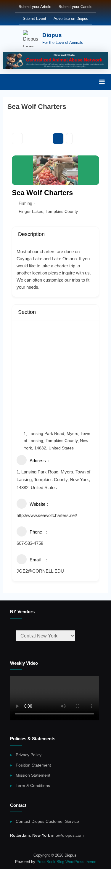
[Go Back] (17, 138)
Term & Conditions (33, 785)
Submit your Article (35, 6)
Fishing (25, 203)
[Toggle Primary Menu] (102, 82)
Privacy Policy (28, 755)
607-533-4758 (30, 543)
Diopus (52, 35)
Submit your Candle (75, 6)
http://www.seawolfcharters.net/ (47, 515)
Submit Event (34, 18)
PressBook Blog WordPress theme (66, 862)
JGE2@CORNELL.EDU (40, 571)
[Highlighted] (55, 60)
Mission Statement (33, 775)
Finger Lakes (31, 211)
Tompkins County (62, 211)
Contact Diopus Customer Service (47, 821)
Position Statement (33, 765)
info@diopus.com (67, 835)
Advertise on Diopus (71, 18)
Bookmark (58, 138)
